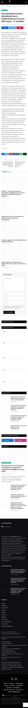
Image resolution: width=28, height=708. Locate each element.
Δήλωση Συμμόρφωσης (6, 626)
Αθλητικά (3, 617)
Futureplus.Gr (17, 698)
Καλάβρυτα (4, 605)
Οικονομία (3, 614)
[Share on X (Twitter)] (12, 27)
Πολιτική (3, 612)
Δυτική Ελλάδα (4, 607)
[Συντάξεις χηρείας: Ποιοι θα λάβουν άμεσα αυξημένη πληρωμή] (14, 231)
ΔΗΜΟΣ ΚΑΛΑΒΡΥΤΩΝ (6, 462)
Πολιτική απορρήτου (6, 621)
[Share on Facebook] (5, 27)
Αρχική (3, 603)
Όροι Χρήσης (4, 623)
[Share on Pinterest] (19, 27)
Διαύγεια (3, 610)
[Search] (26, 2)
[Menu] (2, 2)
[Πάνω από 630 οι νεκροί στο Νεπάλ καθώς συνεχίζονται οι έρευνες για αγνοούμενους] (5, 398)
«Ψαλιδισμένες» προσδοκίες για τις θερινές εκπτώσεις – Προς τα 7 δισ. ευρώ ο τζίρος (13, 264)
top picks (4, 148)
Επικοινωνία (4, 619)
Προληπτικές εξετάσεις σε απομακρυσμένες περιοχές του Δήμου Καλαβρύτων (18, 496)
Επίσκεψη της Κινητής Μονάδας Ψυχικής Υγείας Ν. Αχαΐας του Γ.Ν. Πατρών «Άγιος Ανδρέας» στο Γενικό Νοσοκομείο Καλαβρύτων (18, 505)
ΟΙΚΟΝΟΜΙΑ (4, 10)
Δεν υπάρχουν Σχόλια (14, 24)
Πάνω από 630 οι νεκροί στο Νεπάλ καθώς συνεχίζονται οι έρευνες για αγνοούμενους (18, 398)
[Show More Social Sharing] (25, 27)
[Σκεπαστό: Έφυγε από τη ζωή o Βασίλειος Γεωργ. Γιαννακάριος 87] (5, 427)
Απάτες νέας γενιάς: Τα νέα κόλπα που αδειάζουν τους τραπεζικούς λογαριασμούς (12, 218)
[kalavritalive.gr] (14, 2)
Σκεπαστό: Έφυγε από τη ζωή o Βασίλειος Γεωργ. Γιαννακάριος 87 (18, 427)
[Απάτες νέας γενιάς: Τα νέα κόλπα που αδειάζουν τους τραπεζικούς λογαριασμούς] (14, 207)
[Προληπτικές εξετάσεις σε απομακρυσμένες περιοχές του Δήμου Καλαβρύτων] (5, 496)
